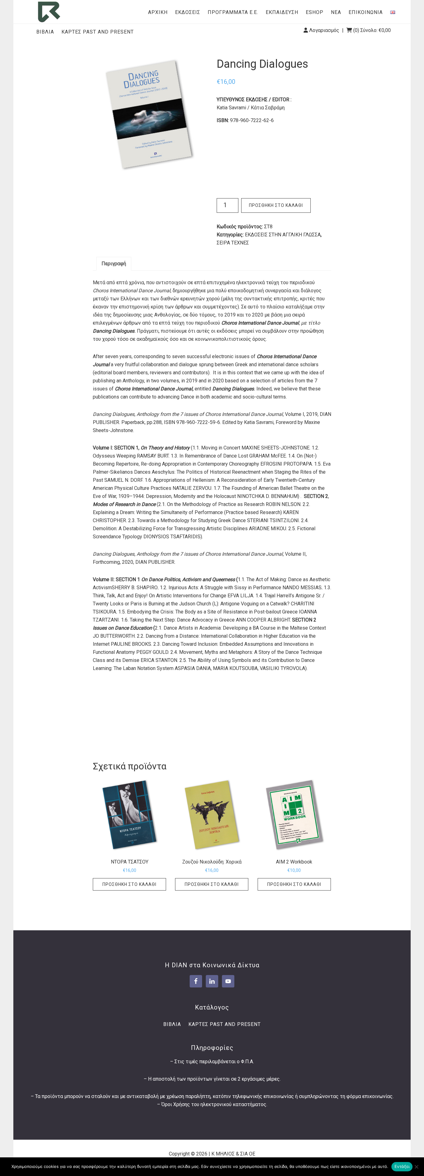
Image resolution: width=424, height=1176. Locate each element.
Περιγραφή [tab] (113, 264)
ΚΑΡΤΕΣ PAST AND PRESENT (97, 32)
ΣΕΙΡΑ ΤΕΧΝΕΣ (233, 243)
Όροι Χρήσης (175, 1104)
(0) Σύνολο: (371, 30)
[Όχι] (416, 1167)
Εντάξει (402, 1166)
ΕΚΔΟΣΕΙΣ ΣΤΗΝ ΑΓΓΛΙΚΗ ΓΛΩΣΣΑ (283, 235)
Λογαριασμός (324, 30)
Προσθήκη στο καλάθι (276, 205)
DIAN (49, 12)
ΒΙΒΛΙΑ (45, 32)
